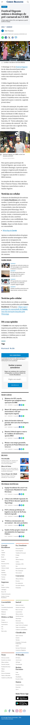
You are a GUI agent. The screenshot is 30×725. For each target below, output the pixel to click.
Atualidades (18, 676)
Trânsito (3, 579)
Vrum (3, 655)
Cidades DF (9, 26)
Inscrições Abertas (20, 585)
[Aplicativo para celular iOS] (22, 698)
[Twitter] (9, 38)
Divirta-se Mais (7, 617)
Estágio (17, 555)
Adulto (17, 645)
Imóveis (17, 637)
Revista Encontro (19, 668)
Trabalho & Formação (21, 553)
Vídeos (3, 669)
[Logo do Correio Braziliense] (15, 2)
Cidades (3, 552)
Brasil (2, 557)
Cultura (17, 561)
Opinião (3, 570)
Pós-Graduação (19, 570)
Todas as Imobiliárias (21, 627)
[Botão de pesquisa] (28, 2)
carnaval (5, 348)
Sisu (17, 566)
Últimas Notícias (20, 559)
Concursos (20, 576)
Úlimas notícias (19, 614)
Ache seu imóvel (19, 605)
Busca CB (3, 591)
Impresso (5, 582)
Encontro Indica (19, 679)
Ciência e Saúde (5, 568)
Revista (17, 674)
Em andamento (19, 583)
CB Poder (18, 662)
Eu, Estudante (21, 545)
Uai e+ (17, 689)
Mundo (3, 561)
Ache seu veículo (5, 657)
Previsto (18, 581)
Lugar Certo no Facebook (22, 625)
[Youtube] (20, 711)
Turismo (3, 577)
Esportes (3, 566)
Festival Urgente (22, 67)
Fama (2, 605)
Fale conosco (19, 572)
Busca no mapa (19, 609)
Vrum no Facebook (5, 673)
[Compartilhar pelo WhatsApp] (23, 405)
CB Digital (3, 589)
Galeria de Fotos (20, 623)
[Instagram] (16, 711)
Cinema (3, 620)
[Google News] (12, 38)
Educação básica (20, 548)
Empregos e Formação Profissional (21, 643)
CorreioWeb (6, 602)
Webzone (3, 612)
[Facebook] (6, 38)
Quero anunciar (19, 635)
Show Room (18, 618)
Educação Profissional (21, 568)
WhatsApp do (10, 230)
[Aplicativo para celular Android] (22, 703)
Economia (3, 559)
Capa (2, 550)
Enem (17, 557)
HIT (2, 626)
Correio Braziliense (5, 546)
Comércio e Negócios (21, 650)
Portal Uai (18, 687)
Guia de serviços (20, 616)
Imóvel (18, 602)
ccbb (12, 348)
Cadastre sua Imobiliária (21, 629)
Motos (2, 671)
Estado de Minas (20, 685)
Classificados (21, 633)
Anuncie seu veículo (6, 660)
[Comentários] (16, 38)
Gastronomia (4, 609)
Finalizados (18, 587)
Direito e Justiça (5, 587)
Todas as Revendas (5, 675)
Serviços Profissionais (21, 648)
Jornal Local (18, 660)
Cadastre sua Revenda (6, 677)
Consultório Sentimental (7, 607)
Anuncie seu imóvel (20, 607)
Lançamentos (19, 612)
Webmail (3, 614)
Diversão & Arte (5, 563)
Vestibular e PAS (20, 564)
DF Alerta (18, 657)
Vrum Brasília (19, 664)
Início (3, 26)
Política (3, 555)
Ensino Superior (19, 550)
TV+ (2, 629)
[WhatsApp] (2, 38)
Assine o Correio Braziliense (5, 597)
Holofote (3, 572)
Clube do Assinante (5, 594)
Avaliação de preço (5, 666)
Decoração (18, 620)
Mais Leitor (4, 631)
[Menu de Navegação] (2, 2)
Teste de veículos (5, 664)
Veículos (18, 640)
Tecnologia (3, 574)
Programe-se (4, 622)
